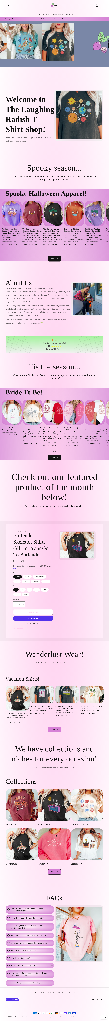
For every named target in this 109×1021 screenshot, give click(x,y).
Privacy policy (50, 1017)
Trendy (42, 864)
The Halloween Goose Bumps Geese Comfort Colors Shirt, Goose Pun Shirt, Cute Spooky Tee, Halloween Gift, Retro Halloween (11, 234)
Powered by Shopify (27, 1017)
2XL (44, 590)
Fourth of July (78, 824)
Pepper (35, 581)
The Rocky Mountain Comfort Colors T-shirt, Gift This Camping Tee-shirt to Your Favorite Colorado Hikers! (66, 709)
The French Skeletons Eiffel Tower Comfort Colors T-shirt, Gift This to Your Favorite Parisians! (17, 717)
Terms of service (60, 1017)
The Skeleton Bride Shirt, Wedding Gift (11, 429)
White (27, 577)
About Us (60, 992)
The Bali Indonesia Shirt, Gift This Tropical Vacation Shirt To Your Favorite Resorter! (91, 708)
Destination (11, 864)
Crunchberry (39, 577)
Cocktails (43, 824)
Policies (68, 992)
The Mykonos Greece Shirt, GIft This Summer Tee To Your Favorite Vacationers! (42, 708)
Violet (46, 581)
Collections (50, 992)
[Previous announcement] (35, 19)
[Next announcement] (74, 19)
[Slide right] (59, 253)
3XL (17, 594)
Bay (16, 581)
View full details (19, 628)
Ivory (26, 581)
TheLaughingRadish (15, 1017)
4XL (25, 594)
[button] (8, 5)
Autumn (10, 824)
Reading (75, 864)
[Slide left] (50, 253)
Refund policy (39, 1017)
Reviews (58, 349)
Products (41, 992)
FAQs (75, 992)
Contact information (73, 1017)
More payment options (33, 623)
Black (17, 577)
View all (54, 259)
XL (36, 590)
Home (34, 992)
